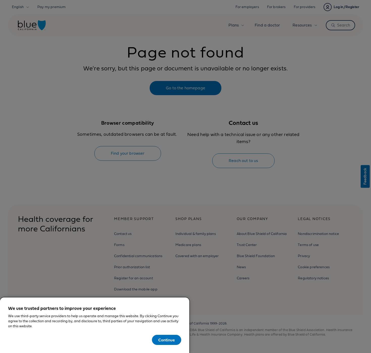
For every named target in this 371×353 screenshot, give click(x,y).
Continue (166, 340)
